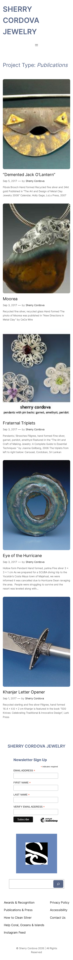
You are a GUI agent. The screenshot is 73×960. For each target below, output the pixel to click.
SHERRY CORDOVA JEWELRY (21, 20)
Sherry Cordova (35, 180)
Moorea (10, 298)
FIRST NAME (22, 782)
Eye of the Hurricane (22, 555)
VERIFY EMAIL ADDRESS (29, 806)
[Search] (58, 884)
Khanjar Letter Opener (24, 692)
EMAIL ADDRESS (24, 770)
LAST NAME (21, 794)
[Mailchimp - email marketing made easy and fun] (49, 822)
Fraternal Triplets (19, 423)
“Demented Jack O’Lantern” (29, 174)
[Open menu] (36, 45)
